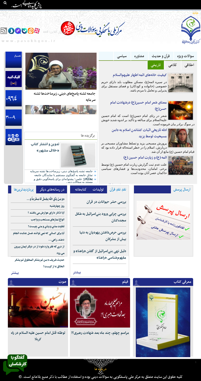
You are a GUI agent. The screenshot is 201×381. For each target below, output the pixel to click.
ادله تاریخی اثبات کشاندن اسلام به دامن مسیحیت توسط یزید (139, 133)
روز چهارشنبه (57, 206)
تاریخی (156, 65)
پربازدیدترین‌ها (24, 189)
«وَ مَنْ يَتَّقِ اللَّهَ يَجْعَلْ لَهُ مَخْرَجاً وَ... (45, 199)
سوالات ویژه (185, 56)
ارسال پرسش (182, 189)
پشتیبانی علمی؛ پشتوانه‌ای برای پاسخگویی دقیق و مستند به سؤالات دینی (63, 180)
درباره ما (100, 369)
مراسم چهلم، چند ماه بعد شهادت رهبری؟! (100, 333)
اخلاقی (189, 65)
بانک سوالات (179, 13)
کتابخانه (160, 13)
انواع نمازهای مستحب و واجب (47, 219)
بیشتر (15, 273)
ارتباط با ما (26, 13)
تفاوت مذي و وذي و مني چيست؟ (46, 226)
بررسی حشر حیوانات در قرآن (106, 202)
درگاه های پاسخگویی (96, 13)
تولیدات (121, 13)
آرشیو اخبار (45, 13)
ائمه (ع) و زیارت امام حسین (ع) (145, 158)
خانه (195, 13)
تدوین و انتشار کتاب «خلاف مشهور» (45, 147)
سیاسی (122, 56)
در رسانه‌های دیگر (52, 189)
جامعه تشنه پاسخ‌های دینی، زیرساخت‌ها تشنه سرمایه (65, 97)
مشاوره (139, 56)
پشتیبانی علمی (68, 13)
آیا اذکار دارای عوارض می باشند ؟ (46, 212)
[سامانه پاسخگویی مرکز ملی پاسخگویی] (15, 376)
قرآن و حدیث (161, 56)
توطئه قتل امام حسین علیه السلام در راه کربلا (38, 336)
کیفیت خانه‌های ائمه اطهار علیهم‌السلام (140, 75)
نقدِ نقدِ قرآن (118, 189)
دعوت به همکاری (186, 23)
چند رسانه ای (140, 13)
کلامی (172, 65)
